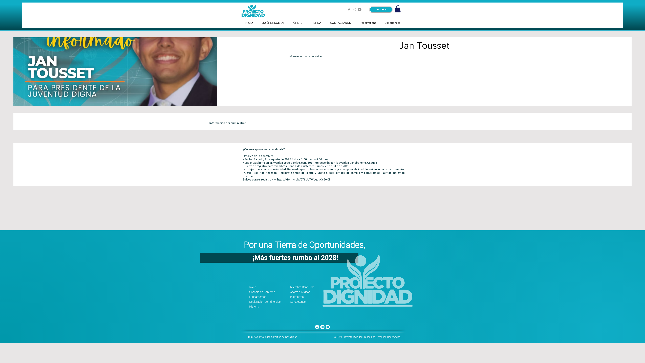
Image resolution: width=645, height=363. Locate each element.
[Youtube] (328, 327)
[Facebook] (349, 9)
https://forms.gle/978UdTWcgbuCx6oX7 (303, 179)
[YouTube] (360, 9)
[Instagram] (354, 9)
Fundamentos (257, 296)
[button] (398, 8)
